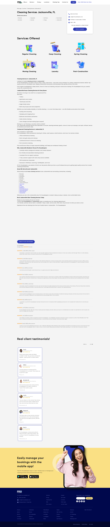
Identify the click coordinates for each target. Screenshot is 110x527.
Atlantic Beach (22, 191)
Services (32, 2)
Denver (30, 512)
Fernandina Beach (23, 190)
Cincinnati (19, 518)
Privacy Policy (84, 524)
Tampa (71, 516)
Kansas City (46, 512)
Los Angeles (46, 516)
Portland (58, 516)
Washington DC (73, 518)
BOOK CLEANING (80, 29)
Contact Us (65, 2)
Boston (18, 514)
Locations (46, 2)
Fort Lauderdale (32, 514)
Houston (31, 516)
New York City (59, 512)
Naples (58, 509)
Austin (18, 512)
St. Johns (21, 186)
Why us (25, 2)
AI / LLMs (91, 524)
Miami (45, 518)
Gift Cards (63, 497)
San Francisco (59, 518)
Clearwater (31, 509)
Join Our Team (64, 504)
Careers (62, 495)
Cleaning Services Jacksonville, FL (34, 8)
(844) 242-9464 (22, 497)
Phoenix (58, 514)
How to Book (49, 504)
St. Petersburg (73, 514)
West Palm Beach (88, 509)
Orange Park (22, 192)
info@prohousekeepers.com (24, 499)
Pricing (39, 2)
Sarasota (72, 509)
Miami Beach (46, 509)
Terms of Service (76, 524)
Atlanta (18, 509)
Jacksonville (31, 518)
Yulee (20, 185)
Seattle (71, 512)
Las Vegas (46, 514)
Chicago (19, 516)
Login (73, 2)
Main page (19, 8)
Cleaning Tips (56, 2)
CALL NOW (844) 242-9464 (85, 2)
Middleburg (21, 187)
